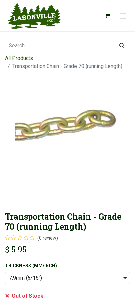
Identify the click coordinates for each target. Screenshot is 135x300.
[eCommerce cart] (107, 15)
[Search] (122, 45)
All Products (19, 58)
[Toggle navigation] (123, 16)
